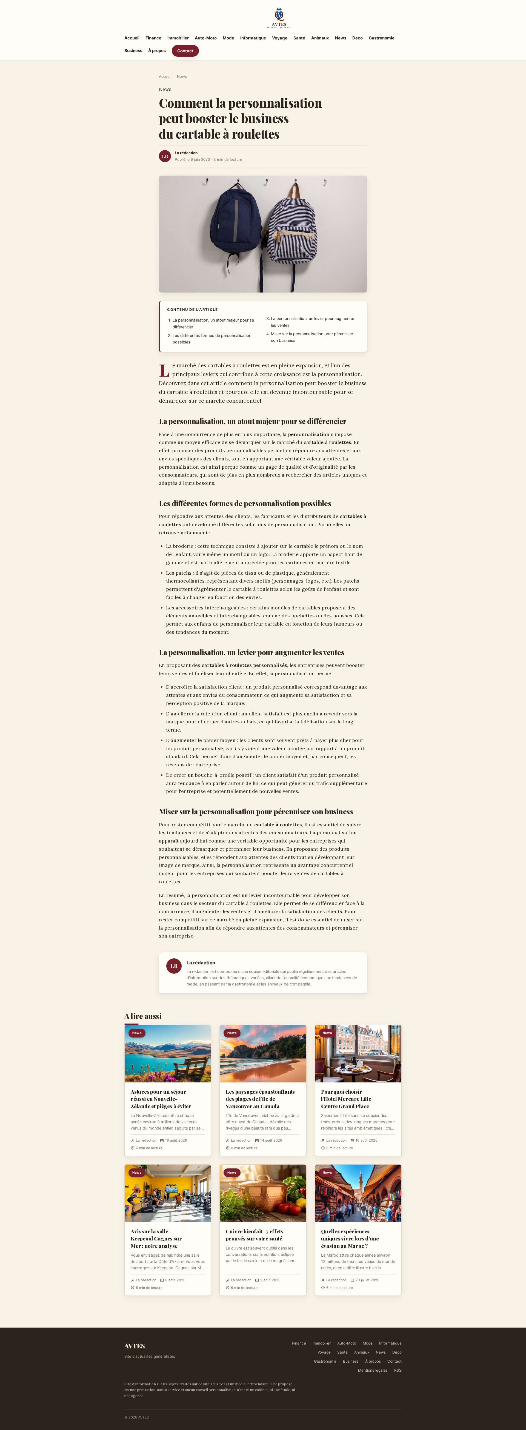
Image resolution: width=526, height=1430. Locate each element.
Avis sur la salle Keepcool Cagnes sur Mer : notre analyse (156, 1238)
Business (133, 50)
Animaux (320, 38)
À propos (157, 50)
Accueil (131, 38)
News (340, 38)
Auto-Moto (206, 38)
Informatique (253, 38)
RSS (398, 1370)
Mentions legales (373, 1370)
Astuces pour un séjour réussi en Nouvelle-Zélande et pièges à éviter (161, 1098)
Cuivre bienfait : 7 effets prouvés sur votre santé (254, 1235)
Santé (299, 38)
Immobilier (178, 38)
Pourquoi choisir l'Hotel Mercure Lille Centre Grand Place (346, 1098)
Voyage (279, 38)
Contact (185, 50)
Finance (153, 38)
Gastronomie (382, 38)
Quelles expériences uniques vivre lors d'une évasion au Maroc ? (350, 1238)
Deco (357, 38)
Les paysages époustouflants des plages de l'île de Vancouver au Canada (260, 1098)
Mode (228, 38)
